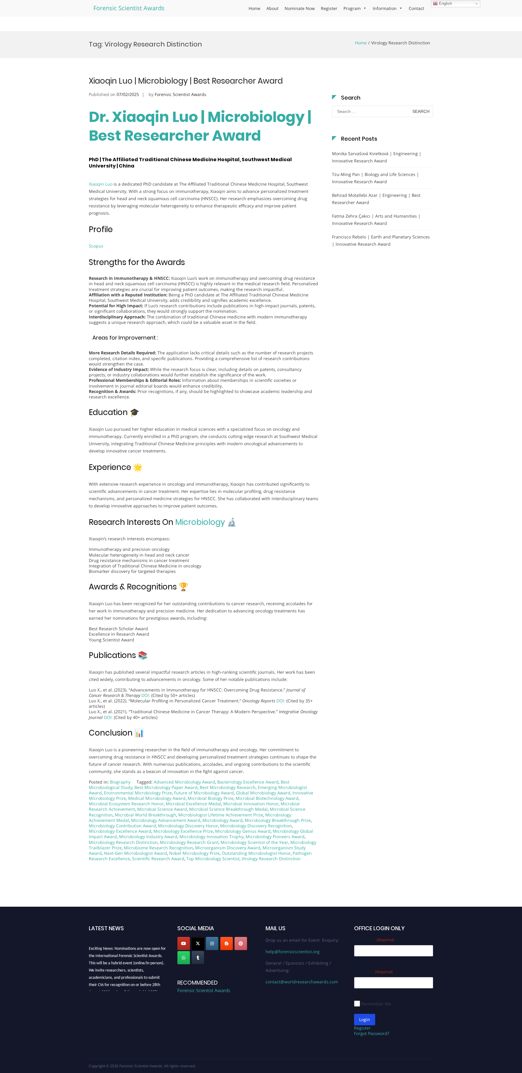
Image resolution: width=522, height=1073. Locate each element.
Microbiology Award (222, 820)
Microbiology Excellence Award (120, 831)
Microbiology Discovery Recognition (256, 826)
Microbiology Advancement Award (165, 820)
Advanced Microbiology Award (184, 782)
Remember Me (376, 1004)
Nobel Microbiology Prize (194, 853)
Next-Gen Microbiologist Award (135, 853)
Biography (120, 782)
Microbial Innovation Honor (251, 803)
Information (385, 8)
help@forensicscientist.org (293, 951)
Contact (416, 8)
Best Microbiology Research (228, 787)
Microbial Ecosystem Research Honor (126, 803)
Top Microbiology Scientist (213, 858)
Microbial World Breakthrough (145, 815)
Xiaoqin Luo (100, 184)
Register (329, 8)
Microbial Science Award (162, 809)
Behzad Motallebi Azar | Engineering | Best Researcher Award (376, 198)
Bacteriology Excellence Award (248, 782)
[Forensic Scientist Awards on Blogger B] (226, 943)
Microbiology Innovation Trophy (211, 836)
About (272, 8)
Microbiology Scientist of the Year (254, 842)
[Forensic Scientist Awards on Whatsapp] (183, 957)
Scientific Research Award (158, 858)
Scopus (96, 246)
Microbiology (200, 522)
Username (374, 939)
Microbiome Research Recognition (158, 848)
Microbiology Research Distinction (123, 842)
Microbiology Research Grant (189, 842)
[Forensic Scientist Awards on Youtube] (183, 943)
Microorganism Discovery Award (227, 848)
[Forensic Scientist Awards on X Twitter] (198, 943)
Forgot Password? (371, 1033)
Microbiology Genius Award (243, 831)
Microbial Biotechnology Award (267, 798)
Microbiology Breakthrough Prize (278, 820)
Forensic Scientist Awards (129, 8)
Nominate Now (300, 8)
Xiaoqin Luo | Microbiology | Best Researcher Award (186, 80)
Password (373, 971)
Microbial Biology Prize (211, 798)
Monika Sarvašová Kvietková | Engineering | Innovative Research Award (376, 157)
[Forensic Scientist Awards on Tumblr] (198, 957)
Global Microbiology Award (263, 793)
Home (254, 8)
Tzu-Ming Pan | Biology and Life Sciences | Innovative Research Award (375, 177)
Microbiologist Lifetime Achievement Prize (220, 815)
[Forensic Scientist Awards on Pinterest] (240, 943)
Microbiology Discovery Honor (188, 826)
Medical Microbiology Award (156, 798)
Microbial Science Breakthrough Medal (228, 809)
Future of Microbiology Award (204, 793)
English (445, 3)
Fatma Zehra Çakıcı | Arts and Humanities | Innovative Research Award (376, 219)
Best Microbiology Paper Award (166, 787)
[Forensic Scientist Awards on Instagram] (212, 943)
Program (352, 8)
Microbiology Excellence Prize (183, 831)
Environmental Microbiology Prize (138, 793)
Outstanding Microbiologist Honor (256, 853)
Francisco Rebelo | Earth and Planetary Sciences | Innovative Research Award (381, 240)
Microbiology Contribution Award (122, 826)
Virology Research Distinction (271, 858)
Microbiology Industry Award (148, 836)
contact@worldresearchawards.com (302, 982)
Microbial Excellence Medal (193, 803)
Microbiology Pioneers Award (275, 836)
